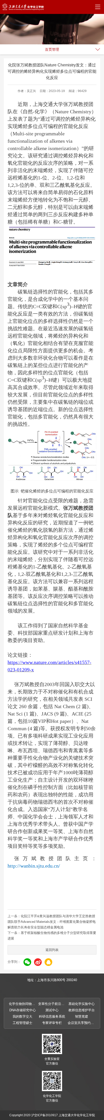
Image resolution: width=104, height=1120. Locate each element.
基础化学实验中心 (81, 1004)
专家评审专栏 (52, 1023)
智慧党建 (81, 1016)
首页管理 (52, 49)
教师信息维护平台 (81, 1010)
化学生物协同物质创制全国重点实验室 (23, 1004)
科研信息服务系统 (52, 1016)
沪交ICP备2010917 (44, 1115)
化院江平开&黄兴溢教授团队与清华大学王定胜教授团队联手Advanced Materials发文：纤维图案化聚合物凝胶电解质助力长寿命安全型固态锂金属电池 (52, 921)
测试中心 (52, 1010)
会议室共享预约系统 (81, 1023)
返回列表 (52, 950)
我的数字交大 (22, 1016)
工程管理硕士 (22, 1023)
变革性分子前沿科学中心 (52, 1004)
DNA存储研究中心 (22, 1010)
